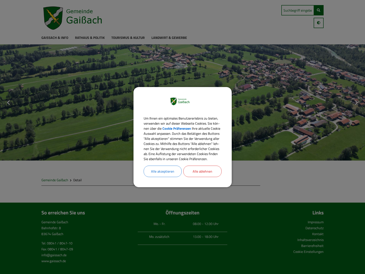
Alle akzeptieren (162, 171)
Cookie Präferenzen (176, 128)
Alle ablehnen (202, 171)
